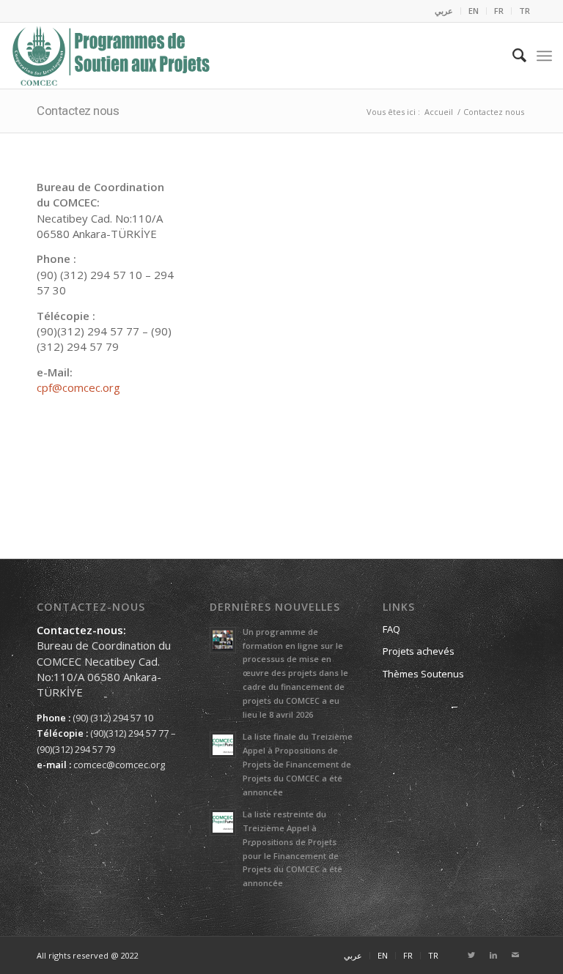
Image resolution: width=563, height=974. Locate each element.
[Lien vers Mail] (515, 955)
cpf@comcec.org (78, 387)
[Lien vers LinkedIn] (493, 955)
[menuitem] (444, 11)
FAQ (391, 629)
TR (524, 10)
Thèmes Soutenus (423, 673)
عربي (444, 10)
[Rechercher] (512, 56)
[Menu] (544, 55)
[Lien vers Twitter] (471, 955)
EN (473, 10)
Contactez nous (78, 110)
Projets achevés (419, 651)
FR (499, 10)
